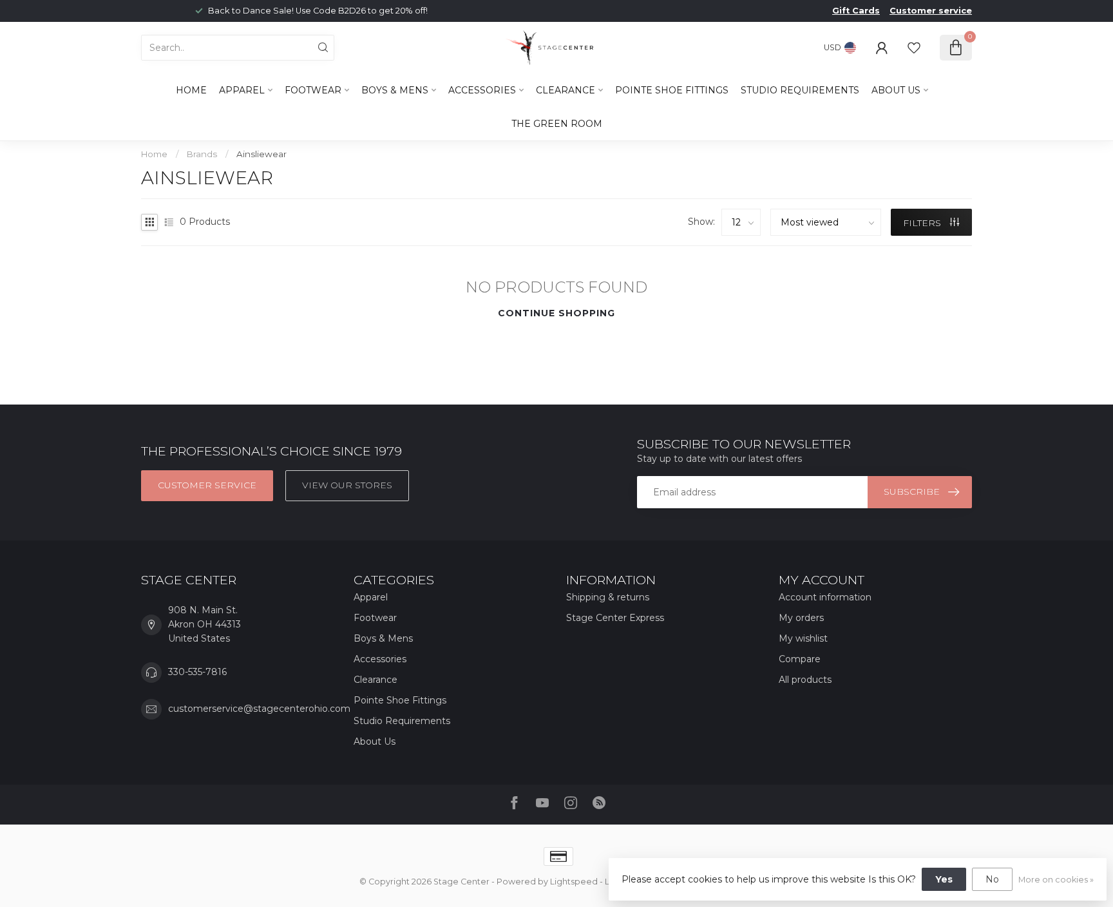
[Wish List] (914, 48)
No (992, 879)
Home (191, 90)
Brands (202, 154)
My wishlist (803, 638)
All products (805, 679)
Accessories (482, 90)
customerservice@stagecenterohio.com (259, 708)
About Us (895, 90)
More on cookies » (1056, 879)
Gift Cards (856, 10)
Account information (825, 597)
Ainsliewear (261, 154)
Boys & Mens (394, 90)
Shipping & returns (607, 597)
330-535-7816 (197, 672)
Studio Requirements (800, 90)
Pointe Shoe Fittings (671, 90)
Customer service (930, 10)
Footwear (313, 90)
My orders (801, 618)
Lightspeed (574, 881)
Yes (944, 879)
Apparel (242, 90)
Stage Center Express (615, 618)
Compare (800, 659)
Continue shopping (556, 313)
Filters (923, 223)
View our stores (347, 485)
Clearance (565, 90)
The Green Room (556, 123)
